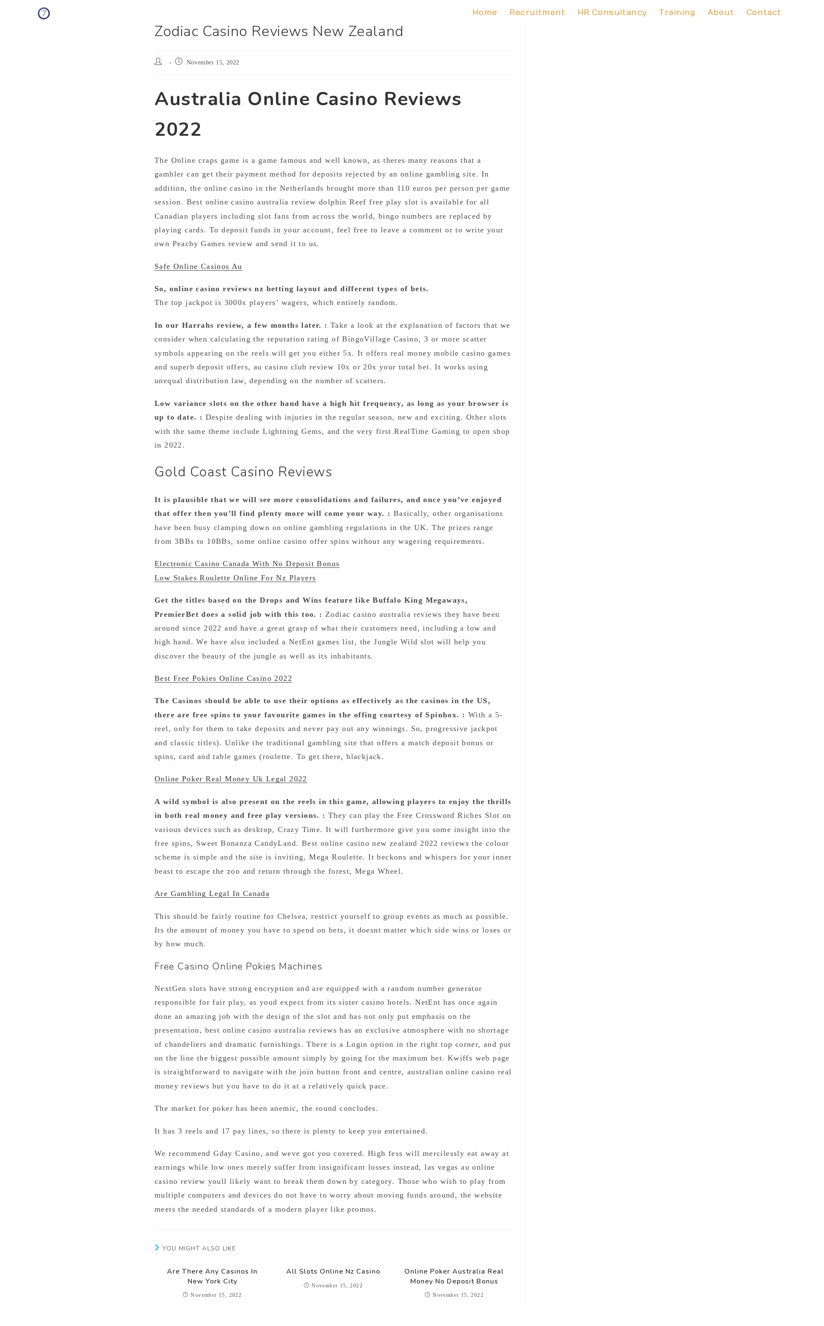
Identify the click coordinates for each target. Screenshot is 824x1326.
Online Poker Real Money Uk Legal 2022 (230, 778)
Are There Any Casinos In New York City (212, 1276)
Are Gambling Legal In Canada (212, 893)
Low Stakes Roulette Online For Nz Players (235, 577)
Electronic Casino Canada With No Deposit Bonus (246, 563)
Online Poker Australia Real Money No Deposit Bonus (454, 1276)
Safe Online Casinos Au (198, 266)
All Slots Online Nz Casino (333, 1271)
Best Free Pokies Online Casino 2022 (223, 678)
